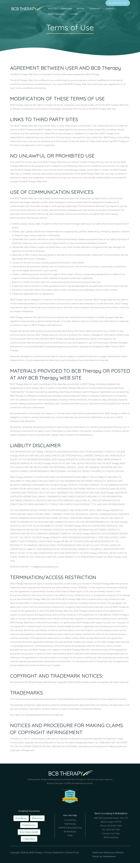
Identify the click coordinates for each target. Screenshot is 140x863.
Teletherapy (70, 824)
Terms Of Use (72, 852)
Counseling (70, 820)
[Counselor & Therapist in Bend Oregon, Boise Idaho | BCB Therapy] (27, 8)
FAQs (70, 835)
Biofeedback (70, 831)
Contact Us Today (111, 833)
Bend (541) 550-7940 (117, 3)
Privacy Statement (54, 852)
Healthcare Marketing (103, 852)
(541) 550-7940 (115, 826)
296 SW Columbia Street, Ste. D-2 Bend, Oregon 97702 (111, 820)
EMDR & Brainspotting (70, 827)
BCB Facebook (111, 837)
